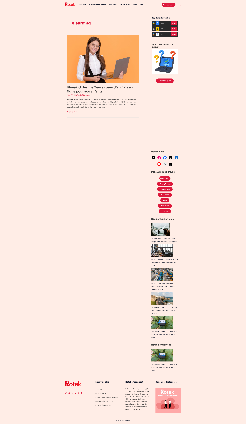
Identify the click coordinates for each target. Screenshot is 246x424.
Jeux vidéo (113, 5)
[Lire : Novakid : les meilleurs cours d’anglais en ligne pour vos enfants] (103, 59)
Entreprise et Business (97, 5)
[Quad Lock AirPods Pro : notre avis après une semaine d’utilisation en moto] (162, 322)
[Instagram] (159, 157)
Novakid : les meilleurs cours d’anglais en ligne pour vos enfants (100, 89)
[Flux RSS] (165, 164)
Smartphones (125, 5)
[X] (153, 157)
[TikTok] (170, 164)
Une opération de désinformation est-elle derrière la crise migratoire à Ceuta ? (164, 310)
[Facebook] (165, 157)
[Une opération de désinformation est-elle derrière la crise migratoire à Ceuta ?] (162, 298)
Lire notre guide (165, 81)
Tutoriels (165, 211)
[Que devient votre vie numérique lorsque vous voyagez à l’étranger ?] (160, 229)
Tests (135, 5)
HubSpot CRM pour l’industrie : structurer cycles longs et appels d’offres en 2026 (163, 286)
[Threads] (170, 157)
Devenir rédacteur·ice (103, 405)
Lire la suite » (72, 112)
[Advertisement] (165, 117)
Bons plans (165, 206)
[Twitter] (72, 393)
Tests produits (164, 178)
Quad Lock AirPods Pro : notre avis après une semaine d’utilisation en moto (164, 334)
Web (141, 5)
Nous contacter (100, 393)
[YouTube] (159, 164)
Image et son (165, 189)
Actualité (82, 5)
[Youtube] (75, 393)
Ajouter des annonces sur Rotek (106, 397)
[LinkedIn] (176, 157)
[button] (168, 5)
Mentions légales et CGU (104, 401)
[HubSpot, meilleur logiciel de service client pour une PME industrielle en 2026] (162, 250)
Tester (174, 23)
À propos (98, 389)
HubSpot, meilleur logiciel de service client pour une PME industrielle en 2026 (164, 262)
